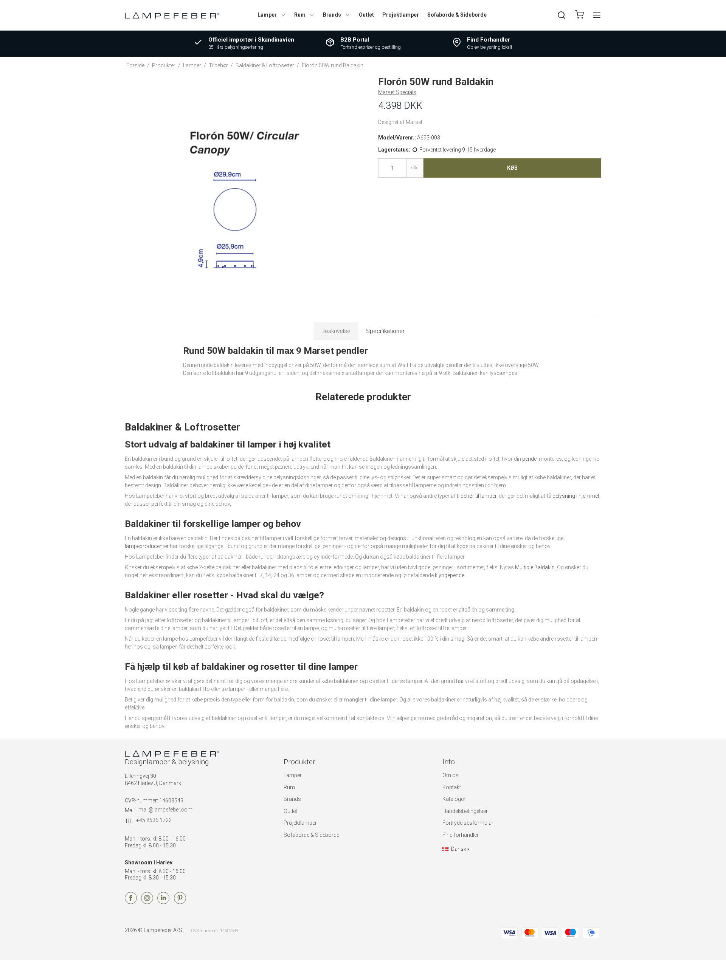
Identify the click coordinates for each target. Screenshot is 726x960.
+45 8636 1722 (154, 820)
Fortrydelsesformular (467, 823)
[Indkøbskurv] (579, 15)
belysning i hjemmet (575, 496)
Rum (300, 15)
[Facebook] (131, 902)
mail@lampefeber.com (165, 810)
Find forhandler (460, 835)
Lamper (267, 15)
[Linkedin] (163, 902)
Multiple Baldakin (535, 567)
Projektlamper (400, 15)
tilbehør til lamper (476, 496)
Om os (450, 775)
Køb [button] (512, 168)
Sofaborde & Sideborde (457, 15)
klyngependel (450, 575)
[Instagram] (147, 902)
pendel (530, 459)
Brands (332, 15)
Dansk (458, 849)
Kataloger (453, 799)
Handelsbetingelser (465, 811)
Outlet (366, 15)
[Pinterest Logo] (180, 902)
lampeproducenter (147, 546)
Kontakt (451, 787)
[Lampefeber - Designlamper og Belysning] (172, 15)
